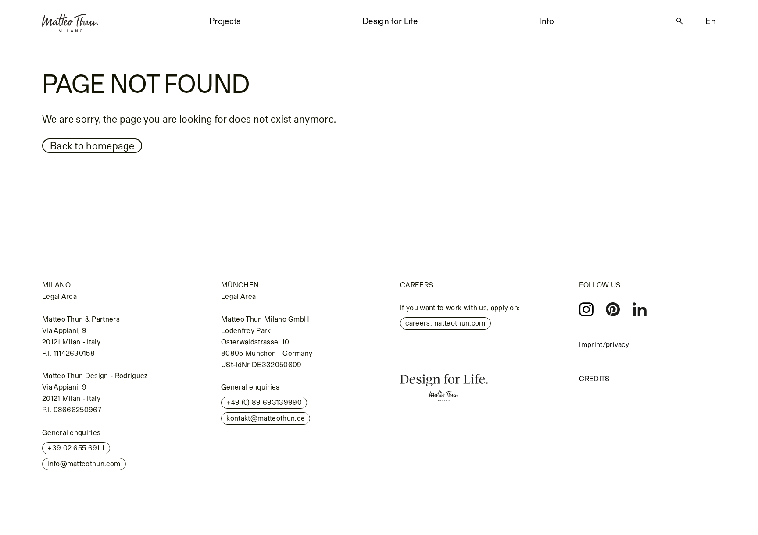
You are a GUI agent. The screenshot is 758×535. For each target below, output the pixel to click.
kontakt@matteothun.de (265, 418)
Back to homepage (92, 146)
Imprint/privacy (604, 344)
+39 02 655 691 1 (75, 447)
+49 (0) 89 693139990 (263, 402)
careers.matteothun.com (445, 323)
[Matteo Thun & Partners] (70, 19)
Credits (594, 378)
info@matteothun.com (83, 463)
